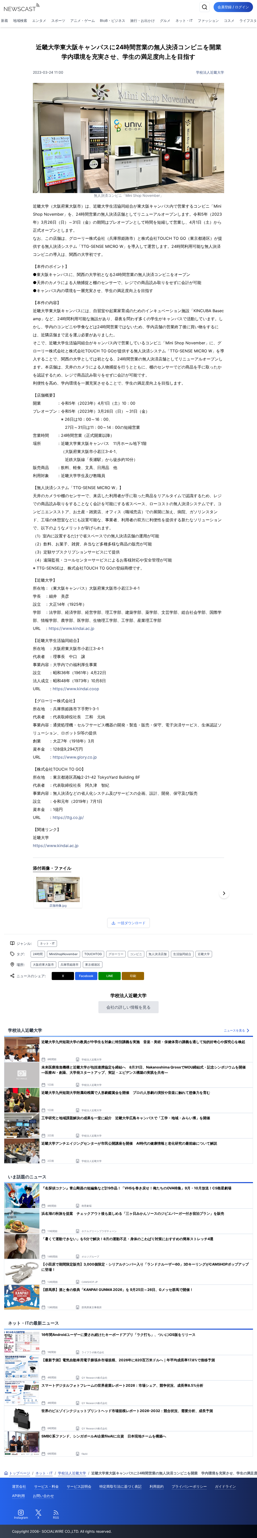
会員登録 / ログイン (233, 7)
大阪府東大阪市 (43, 964)
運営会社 (19, 1486)
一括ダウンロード (131, 923)
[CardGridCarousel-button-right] (224, 893)
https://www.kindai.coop (76, 688)
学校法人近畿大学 (210, 72)
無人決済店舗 (158, 954)
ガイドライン (225, 1486)
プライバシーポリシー (189, 1486)
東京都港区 (92, 964)
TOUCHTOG (93, 954)
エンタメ (39, 20)
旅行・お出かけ (142, 20)
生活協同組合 (182, 954)
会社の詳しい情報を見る (128, 1007)
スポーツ (58, 20)
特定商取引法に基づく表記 (120, 1486)
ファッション (208, 20)
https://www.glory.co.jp (75, 757)
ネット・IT (184, 20)
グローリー (115, 954)
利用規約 (157, 1486)
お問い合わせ (43, 1496)
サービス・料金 (46, 1486)
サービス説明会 (79, 1486)
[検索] (205, 7)
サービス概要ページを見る (220, 1527)
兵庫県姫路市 (69, 964)
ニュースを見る (234, 1030)
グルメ (165, 20)
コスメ (229, 20)
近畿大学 (204, 954)
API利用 (18, 1496)
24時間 (38, 954)
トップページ (19, 1473)
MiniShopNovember (63, 954)
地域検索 (20, 20)
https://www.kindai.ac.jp (71, 628)
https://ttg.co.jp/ (68, 817)
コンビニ (136, 954)
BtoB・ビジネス (112, 20)
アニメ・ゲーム (82, 20)
